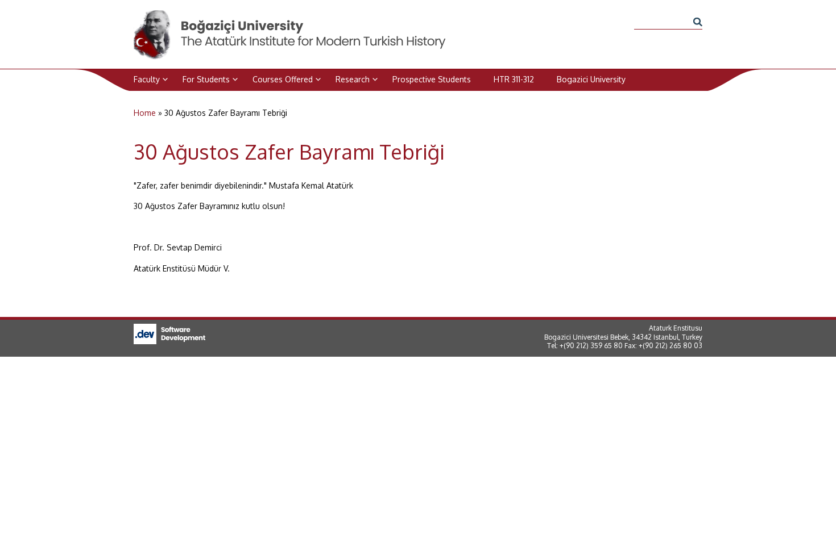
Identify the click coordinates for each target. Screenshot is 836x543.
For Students (206, 79)
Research (353, 79)
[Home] (291, 16)
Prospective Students (431, 79)
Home (145, 113)
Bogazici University (591, 79)
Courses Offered (283, 79)
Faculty (147, 79)
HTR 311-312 (514, 79)
